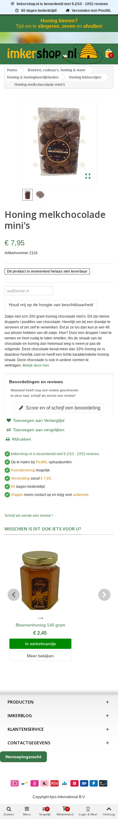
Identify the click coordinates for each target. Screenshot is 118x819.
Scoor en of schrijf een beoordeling (62, 407)
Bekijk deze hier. (36, 365)
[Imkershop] (55, 54)
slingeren (48, 26)
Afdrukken (21, 439)
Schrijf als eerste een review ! (29, 515)
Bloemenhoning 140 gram (40, 625)
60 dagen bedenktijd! (39, 10)
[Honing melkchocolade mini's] (87, 176)
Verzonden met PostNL (91, 10)
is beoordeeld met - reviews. (55, 454)
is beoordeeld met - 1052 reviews (62, 4)
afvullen (92, 26)
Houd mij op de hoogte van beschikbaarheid (51, 304)
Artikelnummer (16, 253)
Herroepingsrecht (23, 756)
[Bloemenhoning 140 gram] (40, 581)
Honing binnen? (59, 20)
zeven (68, 26)
